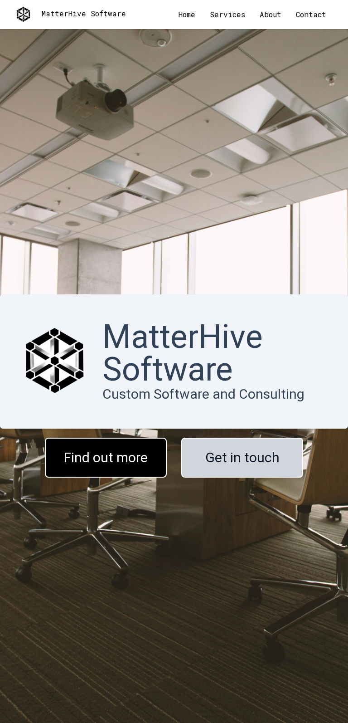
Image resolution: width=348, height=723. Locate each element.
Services (227, 14)
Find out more (106, 457)
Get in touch (242, 457)
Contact (311, 14)
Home (187, 14)
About (270, 14)
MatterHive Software (84, 13)
